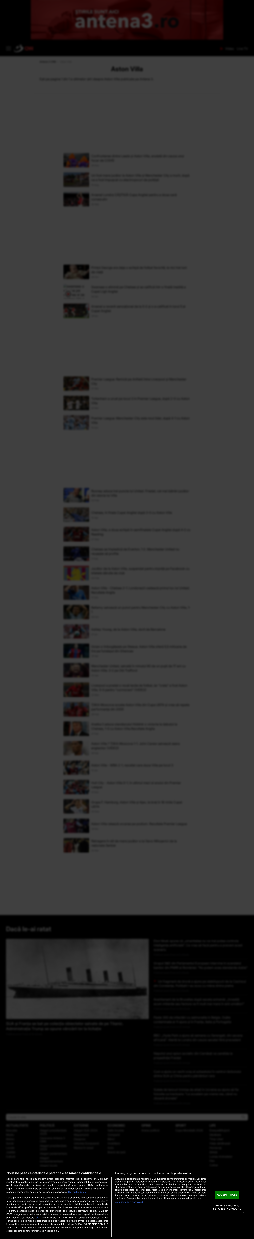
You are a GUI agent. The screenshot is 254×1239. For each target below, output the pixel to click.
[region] (127, 1203)
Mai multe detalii (77, 1192)
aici (38, 1217)
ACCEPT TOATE (227, 1194)
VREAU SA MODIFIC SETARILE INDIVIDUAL (227, 1207)
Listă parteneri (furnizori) (129, 1202)
